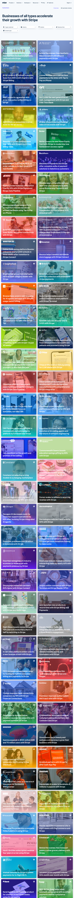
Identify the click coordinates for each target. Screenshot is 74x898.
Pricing (43, 2)
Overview (56, 8)
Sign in (68, 2)
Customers (5, 8)
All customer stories (66, 8)
